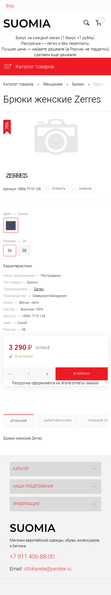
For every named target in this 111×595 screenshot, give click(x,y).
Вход (9, 6)
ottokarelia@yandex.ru (47, 569)
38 (24, 250)
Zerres (39, 289)
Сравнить (85, 188)
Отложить (58, 188)
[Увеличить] (55, 137)
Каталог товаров (34, 66)
